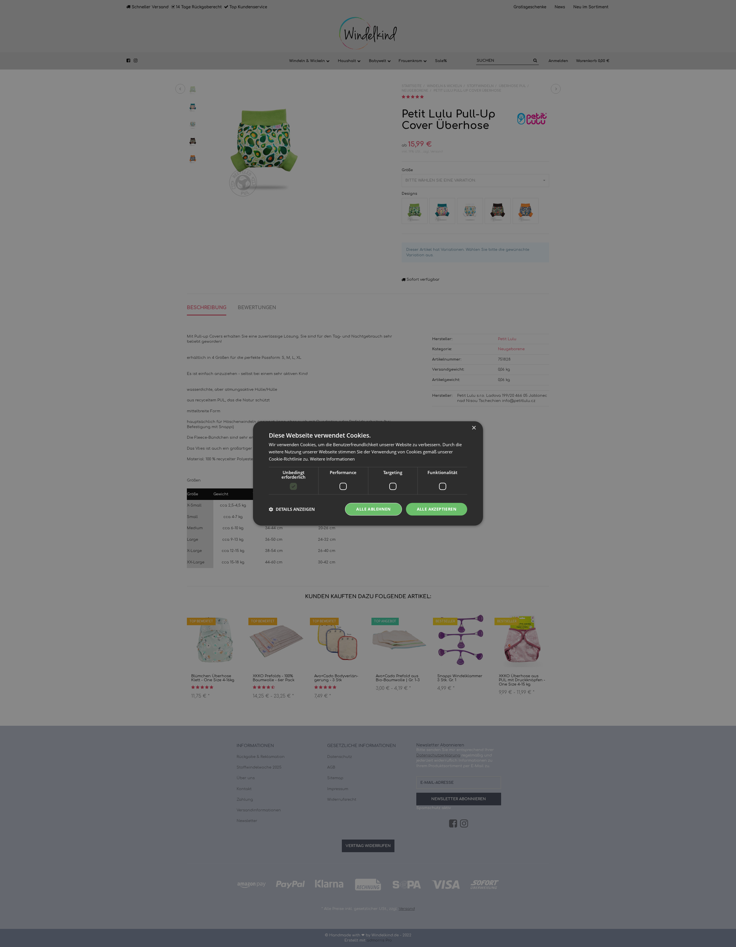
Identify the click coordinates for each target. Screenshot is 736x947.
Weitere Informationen (332, 459)
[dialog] (368, 473)
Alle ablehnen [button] (373, 509)
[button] (292, 509)
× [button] (473, 428)
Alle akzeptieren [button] (436, 509)
